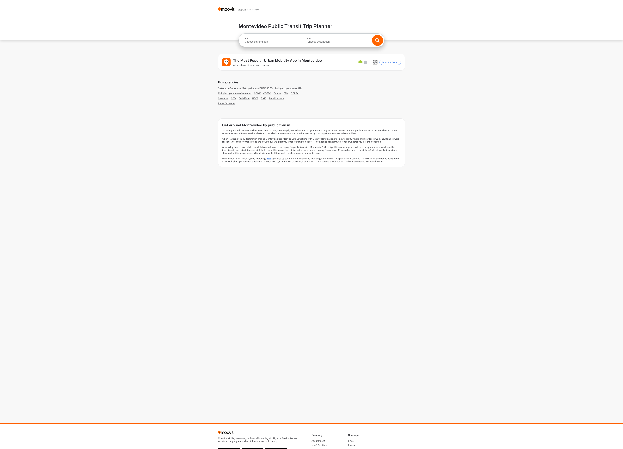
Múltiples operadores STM (288, 88)
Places (351, 445)
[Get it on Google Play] (360, 62)
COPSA (295, 93)
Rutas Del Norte (226, 103)
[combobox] (275, 41)
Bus (269, 158)
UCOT (255, 98)
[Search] (377, 40)
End (309, 38)
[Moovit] (226, 9)
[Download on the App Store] (366, 62)
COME (257, 93)
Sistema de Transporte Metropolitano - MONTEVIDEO (245, 88)
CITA (233, 98)
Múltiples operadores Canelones (234, 93)
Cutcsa (277, 93)
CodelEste (244, 98)
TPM (286, 93)
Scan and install (390, 62)
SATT (263, 98)
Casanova (223, 98)
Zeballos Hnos (276, 98)
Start (246, 38)
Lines (351, 441)
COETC (267, 93)
